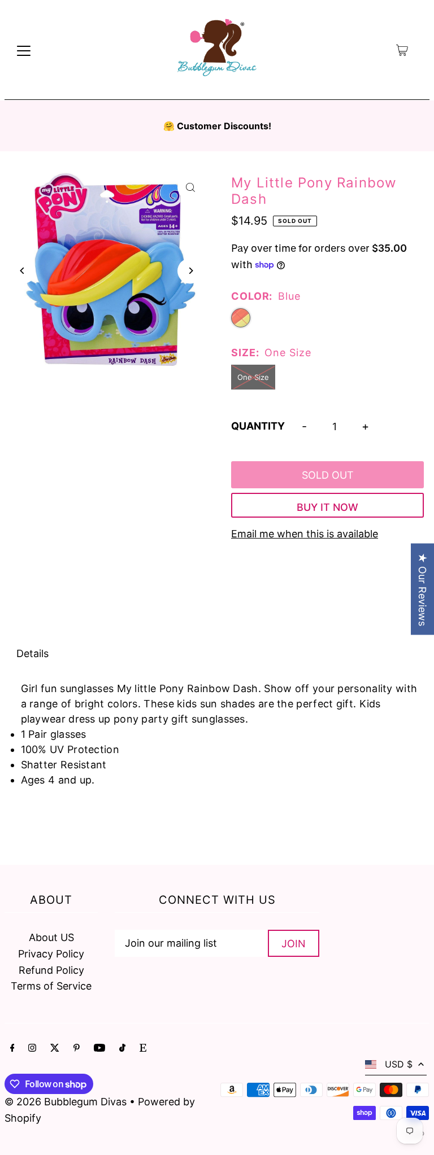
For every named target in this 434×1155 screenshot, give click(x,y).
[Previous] (23, 270)
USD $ (399, 1064)
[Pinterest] (76, 1048)
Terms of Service (51, 986)
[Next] (190, 270)
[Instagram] (32, 1048)
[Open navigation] (24, 50)
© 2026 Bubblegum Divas (67, 1102)
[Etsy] (143, 1048)
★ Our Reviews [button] (422, 589)
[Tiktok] (122, 1048)
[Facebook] (12, 1048)
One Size (253, 377)
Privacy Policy (51, 954)
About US (51, 937)
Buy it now (327, 507)
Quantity (258, 426)
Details (32, 653)
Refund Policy (51, 970)
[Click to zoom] (190, 187)
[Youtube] (99, 1048)
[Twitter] (54, 1048)
